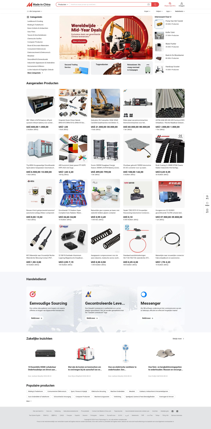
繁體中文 (54, 415)
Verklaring (58, 411)
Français (69, 415)
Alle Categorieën (34, 11)
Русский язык (111, 415)
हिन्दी (143, 415)
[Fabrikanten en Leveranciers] (38, 4)
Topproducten (118, 411)
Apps (168, 11)
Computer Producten (35, 42)
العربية (127, 415)
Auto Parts (31, 31)
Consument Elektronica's (36, 49)
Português (93, 415)
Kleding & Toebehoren (35, 25)
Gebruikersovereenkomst (71, 411)
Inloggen (182, 6)
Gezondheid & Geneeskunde (37, 59)
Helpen (158, 11)
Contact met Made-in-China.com (101, 411)
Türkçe (157, 415)
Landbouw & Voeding (35, 21)
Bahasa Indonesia (176, 415)
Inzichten (155, 411)
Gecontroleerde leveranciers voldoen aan (137, 411)
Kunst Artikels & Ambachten (37, 28)
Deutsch (85, 415)
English (38, 415)
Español (77, 415)
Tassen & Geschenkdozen (36, 35)
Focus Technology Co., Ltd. (103, 419)
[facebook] (172, 411)
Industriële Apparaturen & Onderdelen (41, 63)
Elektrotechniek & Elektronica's (38, 52)
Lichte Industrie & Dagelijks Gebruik (40, 69)
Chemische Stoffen (34, 38)
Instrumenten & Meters (35, 66)
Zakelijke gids (165, 411)
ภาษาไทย (150, 415)
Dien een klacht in (38, 411)
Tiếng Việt (165, 415)
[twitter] (177, 411)
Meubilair (30, 56)
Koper (146, 11)
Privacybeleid (85, 411)
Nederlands (135, 415)
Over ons (49, 411)
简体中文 (46, 415)
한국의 (120, 415)
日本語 (62, 415)
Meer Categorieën (34, 73)
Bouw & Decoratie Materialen (38, 45)
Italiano (102, 415)
